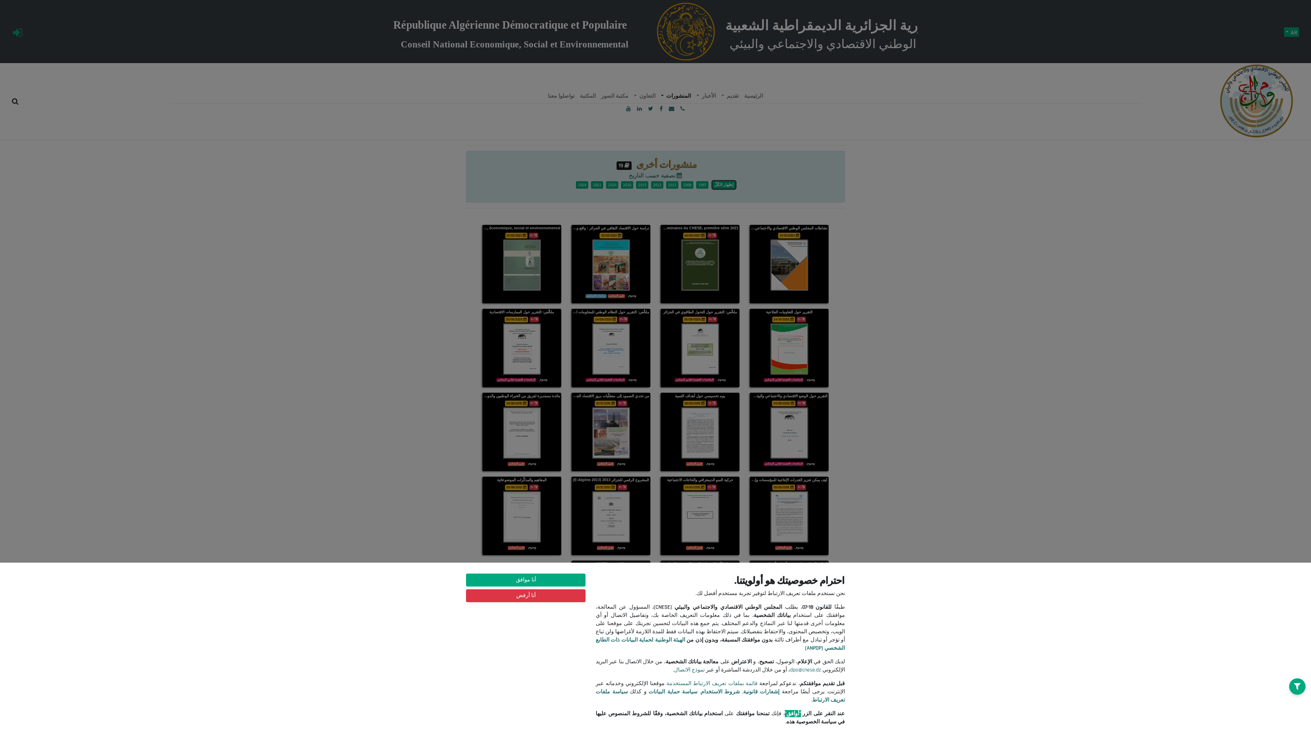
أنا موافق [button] (526, 579)
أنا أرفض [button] (526, 595)
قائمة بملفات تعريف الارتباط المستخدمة (712, 683)
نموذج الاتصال (689, 670)
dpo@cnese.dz (805, 670)
